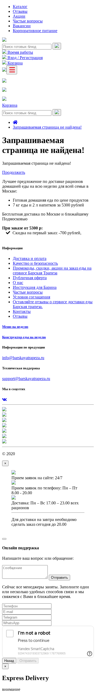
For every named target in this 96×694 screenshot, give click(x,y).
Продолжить (13, 172)
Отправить (59, 578)
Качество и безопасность (35, 263)
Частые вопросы (28, 21)
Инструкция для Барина (35, 287)
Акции (19, 16)
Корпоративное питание (35, 30)
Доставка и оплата (29, 258)
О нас (18, 282)
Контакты (22, 311)
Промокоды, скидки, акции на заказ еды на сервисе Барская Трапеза (52, 270)
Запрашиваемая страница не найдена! (47, 127)
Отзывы (20, 11)
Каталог (20, 6)
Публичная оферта (30, 277)
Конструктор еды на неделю (24, 337)
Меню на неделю (15, 327)
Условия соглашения (31, 297)
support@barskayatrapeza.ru (26, 378)
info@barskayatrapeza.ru (23, 357)
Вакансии (22, 26)
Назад (9, 661)
